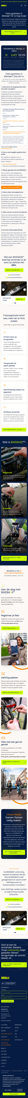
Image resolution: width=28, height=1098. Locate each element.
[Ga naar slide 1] (12, 932)
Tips (16, 1037)
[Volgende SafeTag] (24, 289)
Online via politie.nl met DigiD (9, 164)
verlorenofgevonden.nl (6, 148)
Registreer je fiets (6, 1033)
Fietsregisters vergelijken (17, 1070)
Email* (2, 995)
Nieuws (17, 1027)
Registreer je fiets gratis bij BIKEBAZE (12, 187)
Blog (16, 1030)
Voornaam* (3, 989)
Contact (3, 1063)
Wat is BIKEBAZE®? (6, 1027)
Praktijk (25, 1070)
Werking (3, 1030)
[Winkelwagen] (21, 5)
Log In (3, 1066)
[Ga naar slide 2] (13, 932)
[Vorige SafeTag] (3, 289)
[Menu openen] (25, 5)
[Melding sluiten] (26, 1)
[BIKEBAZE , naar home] (4, 5)
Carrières (4, 1060)
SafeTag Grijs (7, 298)
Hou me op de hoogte (7, 1001)
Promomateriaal (4, 1072)
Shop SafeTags (5, 1040)
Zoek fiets (4, 1037)
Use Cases (4, 1054)
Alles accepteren (14, 1094)
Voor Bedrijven (5, 1057)
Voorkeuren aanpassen (20, 1090)
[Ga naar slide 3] (15, 932)
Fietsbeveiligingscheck (5, 1070)
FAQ (16, 1033)
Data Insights (19, 1040)
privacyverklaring (7, 1086)
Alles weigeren (8, 1090)
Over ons (4, 1051)
